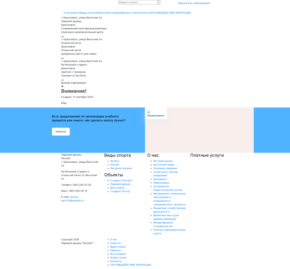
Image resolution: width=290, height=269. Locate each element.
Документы (160, 179)
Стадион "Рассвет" (121, 180)
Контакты (144, 12)
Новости (75, 12)
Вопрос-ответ (130, 12)
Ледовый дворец (120, 184)
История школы (162, 160)
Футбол (114, 160)
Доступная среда (163, 164)
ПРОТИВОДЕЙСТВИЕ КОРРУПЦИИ (170, 12)
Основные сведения (165, 168)
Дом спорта (117, 187)
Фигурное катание (121, 168)
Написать (61, 131)
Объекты (101, 12)
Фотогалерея (114, 12)
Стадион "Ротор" (120, 191)
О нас (67, 12)
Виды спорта (88, 12)
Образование (161, 182)
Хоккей (114, 164)
